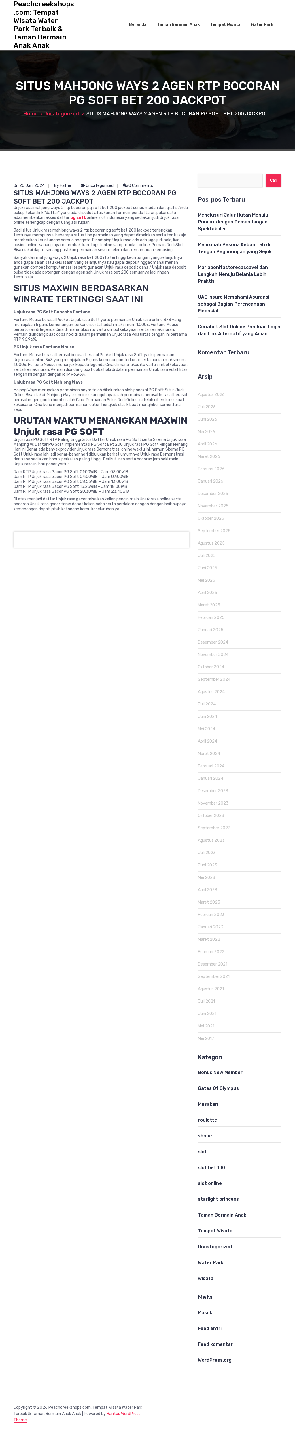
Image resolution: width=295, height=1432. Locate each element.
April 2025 (207, 592)
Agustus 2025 (211, 543)
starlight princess (218, 1199)
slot (202, 1151)
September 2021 (214, 976)
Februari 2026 (211, 468)
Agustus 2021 (211, 989)
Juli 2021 (206, 1001)
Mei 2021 (206, 1026)
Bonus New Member (220, 1072)
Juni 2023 (207, 865)
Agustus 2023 (211, 840)
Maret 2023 (209, 902)
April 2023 (207, 889)
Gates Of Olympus (218, 1088)
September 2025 (214, 530)
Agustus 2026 (211, 394)
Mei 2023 (206, 877)
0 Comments (140, 185)
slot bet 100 (211, 1167)
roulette (207, 1120)
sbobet (206, 1136)
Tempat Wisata (225, 24)
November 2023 (213, 803)
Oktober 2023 (211, 815)
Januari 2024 (210, 778)
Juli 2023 (207, 852)
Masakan (208, 1104)
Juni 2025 (207, 568)
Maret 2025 (209, 605)
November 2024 (213, 654)
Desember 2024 (213, 642)
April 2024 (207, 741)
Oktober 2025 (211, 518)
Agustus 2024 (211, 691)
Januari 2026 (210, 481)
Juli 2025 (207, 555)
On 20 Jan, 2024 (29, 185)
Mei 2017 (206, 1038)
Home (30, 114)
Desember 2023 (213, 790)
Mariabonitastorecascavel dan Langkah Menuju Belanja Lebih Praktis (233, 274)
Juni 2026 (207, 419)
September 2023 (214, 828)
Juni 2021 (207, 1013)
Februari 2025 (211, 617)
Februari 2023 (211, 914)
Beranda (138, 24)
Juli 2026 (207, 407)
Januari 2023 (210, 927)
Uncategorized (61, 114)
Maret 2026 (209, 456)
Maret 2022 (209, 939)
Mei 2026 (206, 431)
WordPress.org (215, 1360)
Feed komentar (215, 1344)
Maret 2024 (209, 753)
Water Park (262, 24)
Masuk (205, 1312)
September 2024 (214, 679)
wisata (205, 1278)
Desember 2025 (213, 493)
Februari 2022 (211, 951)
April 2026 (207, 444)
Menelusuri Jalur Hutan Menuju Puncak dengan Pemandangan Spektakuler (233, 222)
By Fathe (62, 185)
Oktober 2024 (211, 667)
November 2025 (213, 506)
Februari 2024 (211, 766)
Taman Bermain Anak (178, 24)
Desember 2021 (212, 964)
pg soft (78, 217)
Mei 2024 (206, 729)
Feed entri (210, 1328)
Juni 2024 (207, 716)
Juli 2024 (207, 704)
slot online (210, 1183)
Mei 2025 (206, 580)
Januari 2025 (210, 629)
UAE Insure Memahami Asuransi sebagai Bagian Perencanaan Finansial (233, 304)
